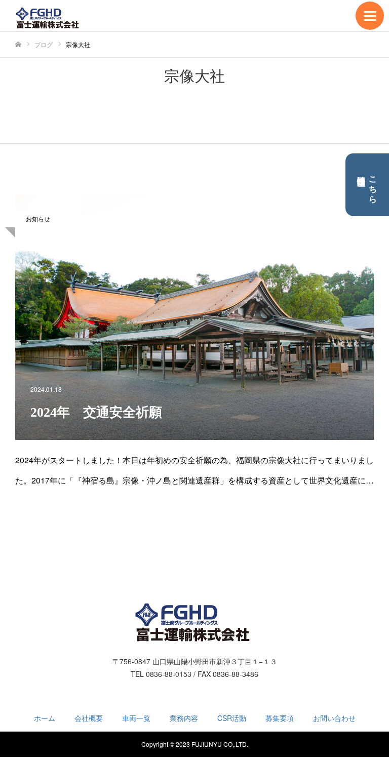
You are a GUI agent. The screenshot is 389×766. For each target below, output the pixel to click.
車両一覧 (136, 718)
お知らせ (38, 218)
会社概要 (88, 718)
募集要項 (279, 718)
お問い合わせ (334, 718)
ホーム (44, 718)
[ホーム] (18, 45)
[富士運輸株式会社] (48, 18)
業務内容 (184, 718)
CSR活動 (231, 718)
